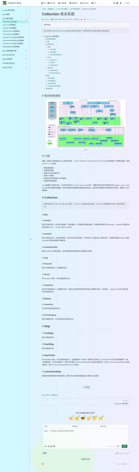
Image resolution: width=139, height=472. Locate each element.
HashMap (51, 81)
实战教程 (62, 3)
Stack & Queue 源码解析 (11, 31)
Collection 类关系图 (10, 22)
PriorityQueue (55, 73)
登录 (118, 446)
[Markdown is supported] (45, 446)
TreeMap (51, 78)
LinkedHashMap (54, 86)
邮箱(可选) (75, 426)
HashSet (53, 52)
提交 (124, 446)
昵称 (46, 426)
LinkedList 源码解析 (10, 28)
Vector (52, 62)
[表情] (48, 446)
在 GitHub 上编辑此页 (51, 395)
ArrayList (53, 60)
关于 (93, 3)
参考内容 (49, 89)
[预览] (54, 446)
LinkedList (54, 65)
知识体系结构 (51, 39)
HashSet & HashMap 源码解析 (13, 37)
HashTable (52, 83)
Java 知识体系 (9, 10)
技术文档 (51, 3)
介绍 (47, 41)
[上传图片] (51, 446)
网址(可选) (103, 426)
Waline (124, 464)
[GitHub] (114, 3)
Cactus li (47, 19)
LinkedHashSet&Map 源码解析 (13, 40)
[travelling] (117, 3)
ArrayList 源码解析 (9, 25)
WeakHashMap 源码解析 (11, 47)
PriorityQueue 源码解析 (11, 34)
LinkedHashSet (56, 55)
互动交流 (85, 3)
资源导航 (74, 3)
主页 (44, 3)
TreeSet (53, 49)
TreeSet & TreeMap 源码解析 (13, 43)
